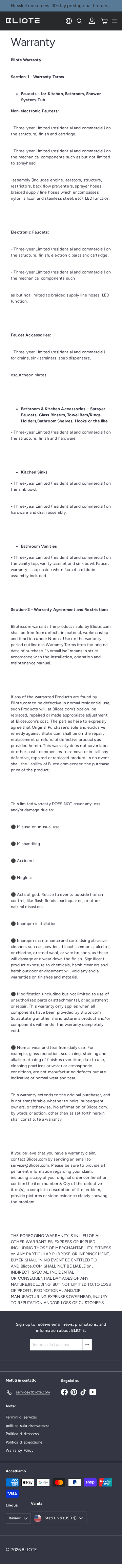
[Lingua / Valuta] (68, 21)
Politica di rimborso (22, 1434)
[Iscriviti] (87, 1344)
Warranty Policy (20, 1450)
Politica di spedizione (24, 1442)
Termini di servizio (21, 1417)
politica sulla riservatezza (27, 1426)
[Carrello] (104, 21)
